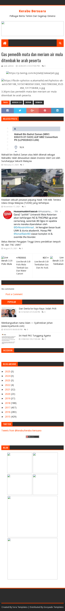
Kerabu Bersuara (32, 11)
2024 (8, 376)
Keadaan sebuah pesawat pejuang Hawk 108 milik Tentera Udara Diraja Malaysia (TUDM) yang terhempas (31, 201)
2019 (8, 398)
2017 (8, 407)
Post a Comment (14, 294)
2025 (8, 371)
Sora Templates (20, 607)
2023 (8, 380)
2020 (8, 394)
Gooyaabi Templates (54, 607)
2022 (8, 385)
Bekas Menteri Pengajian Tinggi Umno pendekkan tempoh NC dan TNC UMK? (31, 243)
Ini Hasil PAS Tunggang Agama (35, 335)
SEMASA (38, 102)
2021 (8, 389)
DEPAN (28, 102)
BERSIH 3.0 (16, 102)
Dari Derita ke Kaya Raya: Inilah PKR (37, 308)
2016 (8, 412)
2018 (8, 403)
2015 (8, 416)
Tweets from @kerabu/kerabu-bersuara (21, 430)
